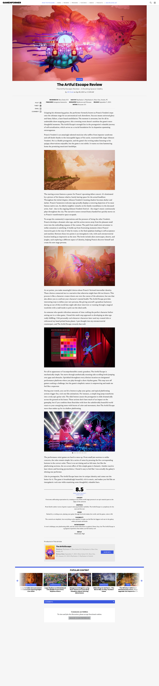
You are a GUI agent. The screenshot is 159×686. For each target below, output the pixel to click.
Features (84, 3)
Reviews (66, 3)
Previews (75, 3)
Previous (17, 581)
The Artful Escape (63, 546)
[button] (113, 413)
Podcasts (100, 3)
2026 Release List (111, 3)
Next (142, 581)
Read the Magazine (48, 3)
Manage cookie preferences (79, 618)
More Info (107, 552)
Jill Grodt (70, 92)
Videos (91, 3)
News (59, 3)
